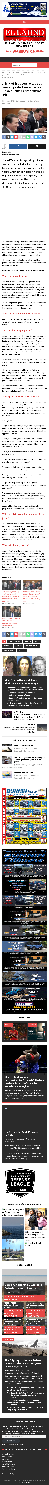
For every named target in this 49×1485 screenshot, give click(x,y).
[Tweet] (37, 146)
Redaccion (22, 101)
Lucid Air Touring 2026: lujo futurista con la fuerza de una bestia (23, 1289)
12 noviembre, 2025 (23, 765)
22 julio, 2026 (12, 1311)
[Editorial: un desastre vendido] (36, 1245)
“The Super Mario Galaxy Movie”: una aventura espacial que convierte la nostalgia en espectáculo (25, 1395)
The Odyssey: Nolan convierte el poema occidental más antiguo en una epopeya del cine (23, 1363)
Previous (5, 1032)
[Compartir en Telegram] (36, 137)
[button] (45, 59)
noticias (7, 646)
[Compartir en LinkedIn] (12, 137)
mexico (28, 641)
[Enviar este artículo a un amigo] (20, 137)
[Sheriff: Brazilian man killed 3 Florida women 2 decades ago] (24, 675)
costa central (15, 641)
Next (43, 1032)
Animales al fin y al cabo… (24, 772)
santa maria (9, 650)
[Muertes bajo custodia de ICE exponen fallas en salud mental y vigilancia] (15, 1031)
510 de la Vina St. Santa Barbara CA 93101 (8, 1457)
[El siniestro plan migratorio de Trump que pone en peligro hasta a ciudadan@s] (13, 1213)
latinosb (35, 748)
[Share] (18, 146)
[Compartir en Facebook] (4, 137)
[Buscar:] (24, 65)
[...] (22, 1099)
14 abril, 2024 (10, 101)
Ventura (22, 650)
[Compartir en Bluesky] (40, 137)
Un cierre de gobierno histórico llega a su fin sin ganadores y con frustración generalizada (29, 760)
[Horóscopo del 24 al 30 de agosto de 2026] (24, 1119)
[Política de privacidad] (24, 22)
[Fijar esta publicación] (16, 137)
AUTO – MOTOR (24, 1266)
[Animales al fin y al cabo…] (7, 774)
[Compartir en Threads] (44, 137)
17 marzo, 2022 (22, 775)
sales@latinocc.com (9, 1464)
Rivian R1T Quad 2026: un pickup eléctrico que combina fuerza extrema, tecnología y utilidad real (35, 1303)
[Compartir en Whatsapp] (28, 137)
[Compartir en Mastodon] (32, 137)
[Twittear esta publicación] (8, 137)
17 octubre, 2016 (22, 748)
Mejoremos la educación (23, 745)
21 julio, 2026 (34, 1311)
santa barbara (32, 646)
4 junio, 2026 (11, 1328)
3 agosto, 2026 (12, 1297)
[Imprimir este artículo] (24, 137)
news (37, 641)
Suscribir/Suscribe (11, 1441)
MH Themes (26, 1483)
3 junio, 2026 (34, 1328)
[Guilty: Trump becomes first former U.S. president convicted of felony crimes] (11, 611)
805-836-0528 (7, 1462)
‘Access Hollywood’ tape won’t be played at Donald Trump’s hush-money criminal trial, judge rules (11, 596)
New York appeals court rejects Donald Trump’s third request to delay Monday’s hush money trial (32, 596)
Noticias (15, 72)
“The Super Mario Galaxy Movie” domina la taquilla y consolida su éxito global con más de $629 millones (25, 1403)
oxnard (19, 646)
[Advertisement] (24, 215)
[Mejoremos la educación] (7, 747)
